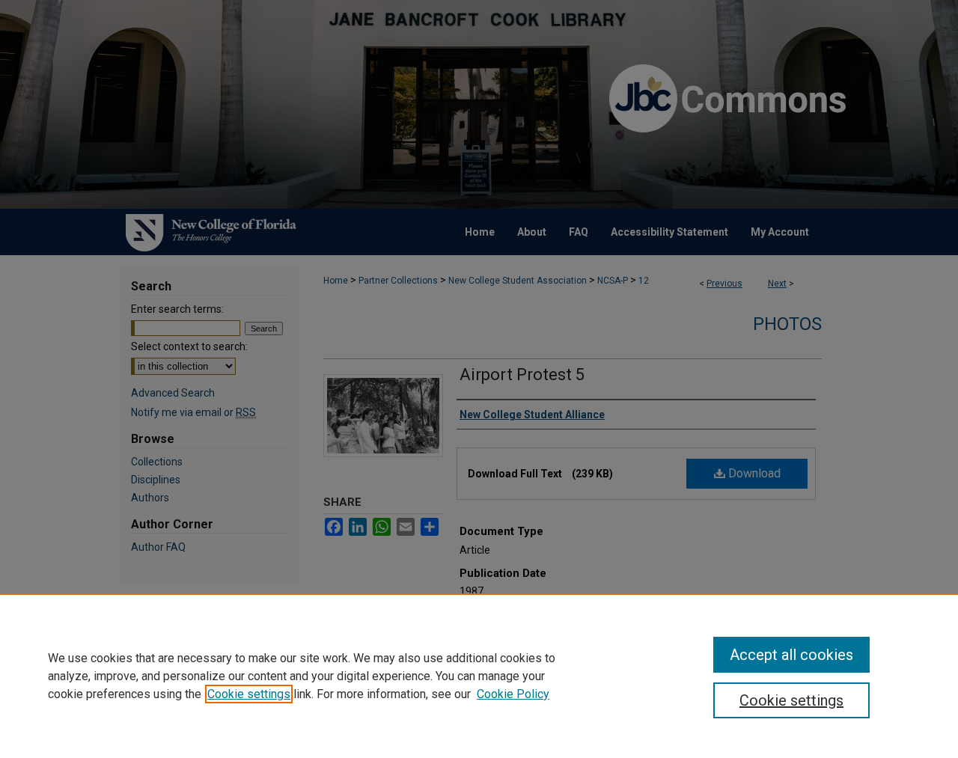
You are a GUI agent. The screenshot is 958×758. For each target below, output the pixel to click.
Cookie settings (248, 694)
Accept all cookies (791, 655)
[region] (479, 675)
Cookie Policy (513, 694)
